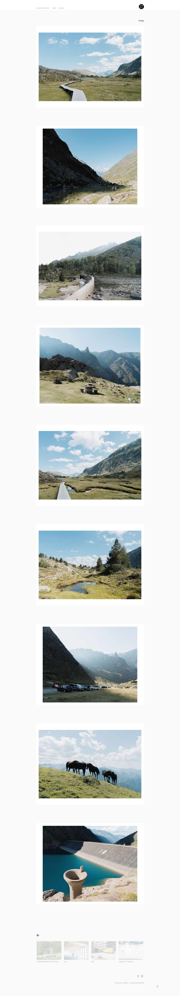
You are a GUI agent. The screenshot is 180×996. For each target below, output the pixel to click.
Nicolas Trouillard (42, 8)
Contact (61, 8)
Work (54, 8)
